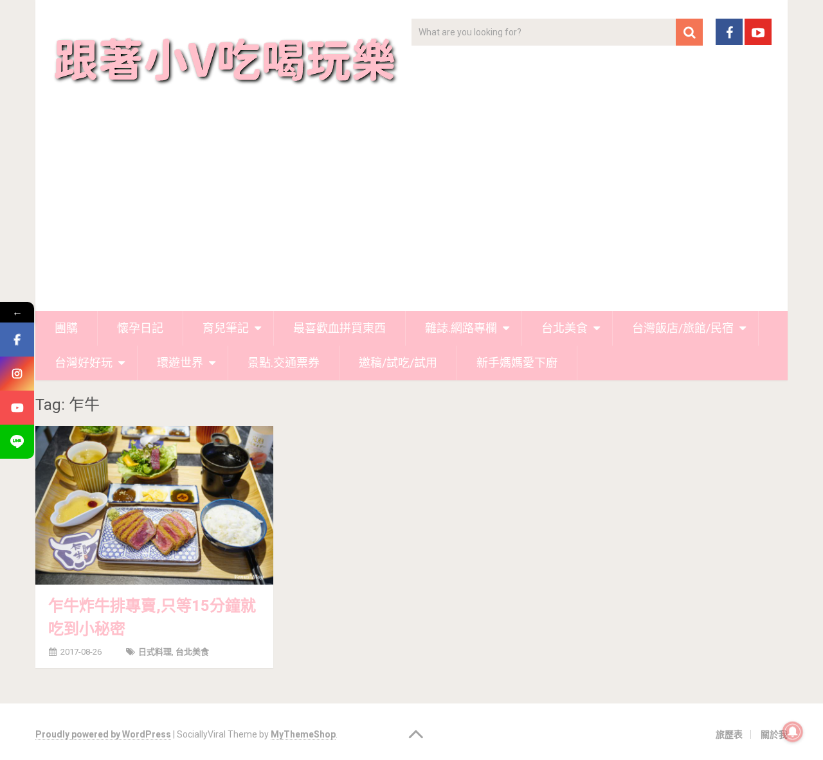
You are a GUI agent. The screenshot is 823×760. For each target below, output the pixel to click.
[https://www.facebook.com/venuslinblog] (17, 340)
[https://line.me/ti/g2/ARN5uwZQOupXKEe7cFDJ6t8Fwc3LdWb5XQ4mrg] (17, 442)
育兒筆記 (226, 328)
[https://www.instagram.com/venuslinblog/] (17, 374)
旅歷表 (729, 734)
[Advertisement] (411, 215)
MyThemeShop (303, 734)
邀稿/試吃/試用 (398, 362)
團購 (66, 328)
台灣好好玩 (84, 362)
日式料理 (155, 652)
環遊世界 (180, 362)
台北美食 (564, 328)
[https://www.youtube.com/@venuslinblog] (17, 408)
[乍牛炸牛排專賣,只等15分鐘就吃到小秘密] (154, 505)
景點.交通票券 (284, 362)
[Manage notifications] (792, 731)
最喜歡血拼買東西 (339, 328)
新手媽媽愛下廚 (516, 362)
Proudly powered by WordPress (103, 734)
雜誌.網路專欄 (461, 328)
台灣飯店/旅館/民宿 (683, 328)
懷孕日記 (140, 328)
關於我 (774, 734)
